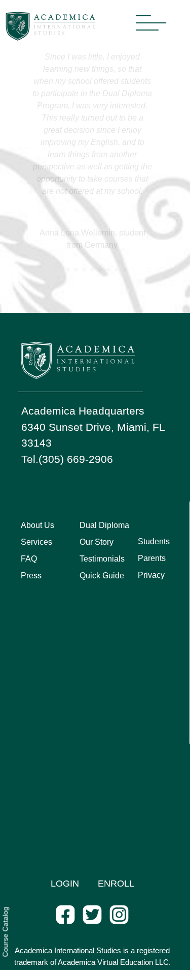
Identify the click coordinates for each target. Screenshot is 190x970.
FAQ (29, 558)
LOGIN (65, 883)
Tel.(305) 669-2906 (67, 459)
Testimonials (102, 558)
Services (36, 542)
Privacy (151, 575)
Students (154, 541)
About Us (37, 525)
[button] (60, 270)
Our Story (96, 542)
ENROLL (116, 883)
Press (31, 575)
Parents (152, 558)
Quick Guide (102, 575)
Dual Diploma (104, 525)
